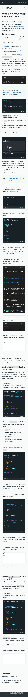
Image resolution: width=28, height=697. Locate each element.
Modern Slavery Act (20, 693)
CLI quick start (15, 51)
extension (6, 92)
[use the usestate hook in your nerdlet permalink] (12, 369)
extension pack (18, 92)
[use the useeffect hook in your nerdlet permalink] (12, 579)
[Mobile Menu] (24, 8)
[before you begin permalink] (16, 34)
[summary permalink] (10, 674)
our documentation (12, 178)
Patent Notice (15, 693)
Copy (23, 77)
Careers (10, 692)
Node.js (9, 48)
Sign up (6, 46)
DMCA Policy (18, 692)
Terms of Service (14, 692)
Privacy (22, 692)
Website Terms (11, 693)
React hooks (19, 26)
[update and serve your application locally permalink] (17, 118)
